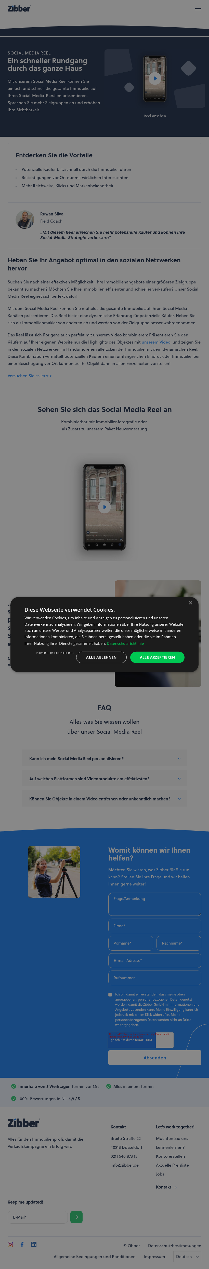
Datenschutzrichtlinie (125, 643)
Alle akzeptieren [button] (157, 657)
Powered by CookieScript (55, 653)
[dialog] (104, 634)
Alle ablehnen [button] (101, 657)
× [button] (190, 603)
